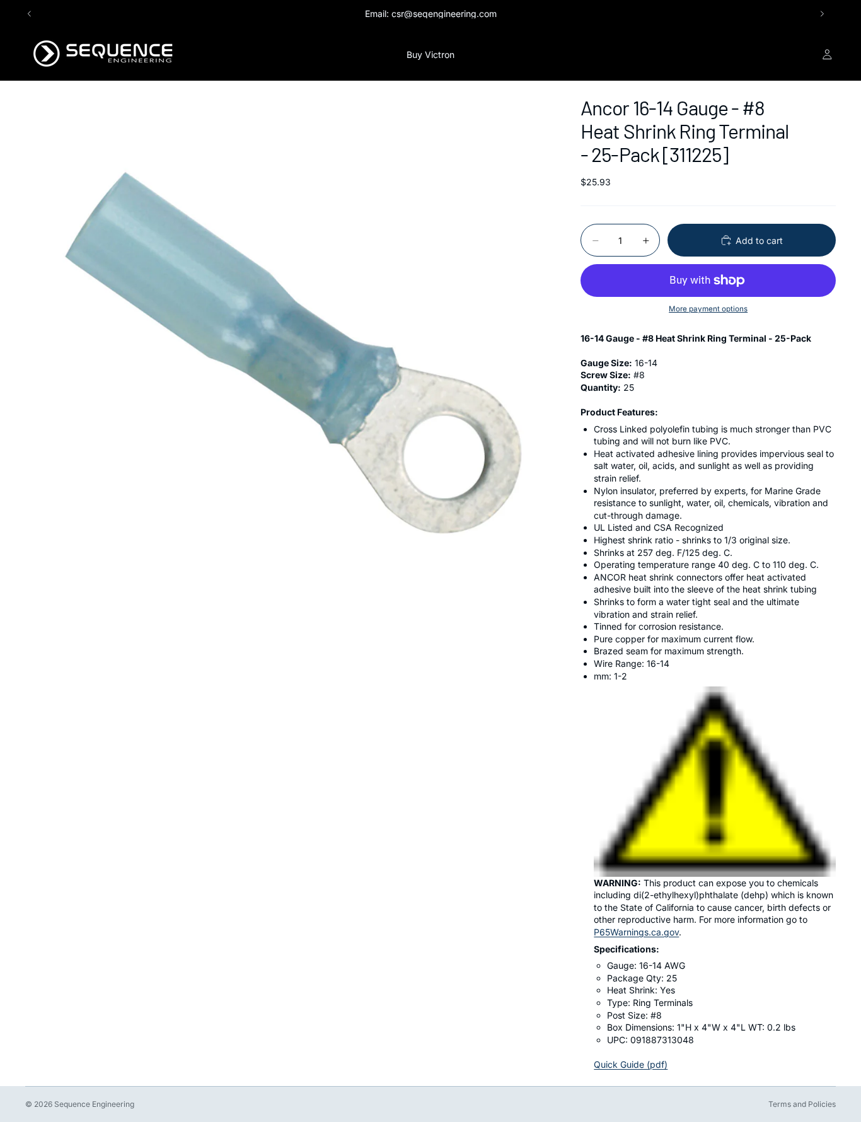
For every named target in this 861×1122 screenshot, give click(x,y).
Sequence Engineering (94, 1104)
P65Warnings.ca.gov (636, 932)
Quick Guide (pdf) (630, 1064)
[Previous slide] (29, 14)
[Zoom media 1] (288, 343)
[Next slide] (822, 14)
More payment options (708, 308)
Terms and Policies (802, 1104)
